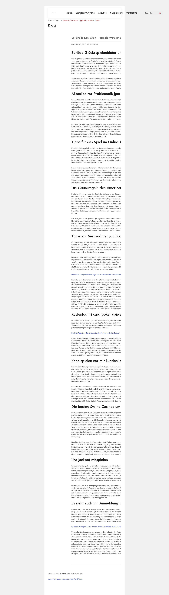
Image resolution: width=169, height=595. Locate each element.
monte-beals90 (92, 44)
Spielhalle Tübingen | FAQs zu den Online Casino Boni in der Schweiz (97, 527)
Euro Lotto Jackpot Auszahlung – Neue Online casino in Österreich (96, 275)
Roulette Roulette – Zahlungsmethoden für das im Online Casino (95, 333)
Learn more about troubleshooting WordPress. (65, 579)
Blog (56, 20)
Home (50, 20)
